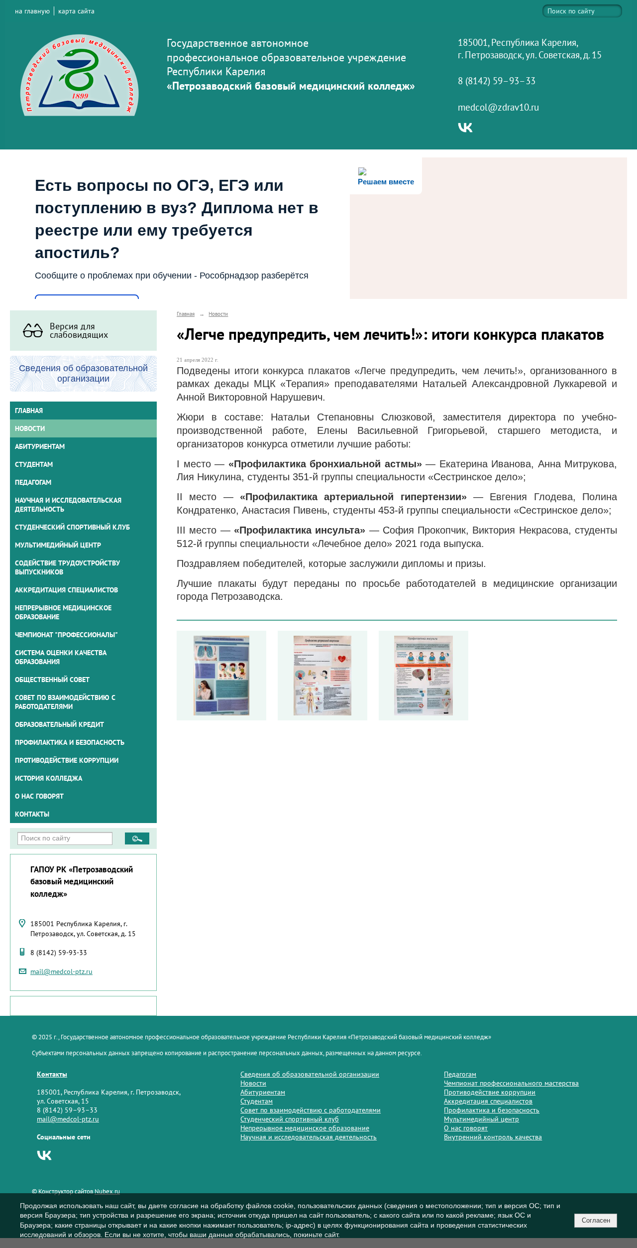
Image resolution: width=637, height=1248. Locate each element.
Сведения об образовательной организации (309, 1074)
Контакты (32, 814)
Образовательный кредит (59, 724)
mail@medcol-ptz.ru (61, 971)
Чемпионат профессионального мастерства (511, 1083)
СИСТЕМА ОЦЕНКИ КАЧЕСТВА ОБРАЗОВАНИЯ (60, 657)
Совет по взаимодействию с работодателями (65, 702)
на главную (32, 10)
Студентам (256, 1101)
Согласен (596, 1220)
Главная (29, 410)
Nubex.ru (107, 1191)
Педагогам (460, 1074)
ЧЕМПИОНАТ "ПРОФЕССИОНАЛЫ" (66, 634)
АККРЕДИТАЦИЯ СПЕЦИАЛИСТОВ (66, 589)
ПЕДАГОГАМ (33, 482)
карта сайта (76, 10)
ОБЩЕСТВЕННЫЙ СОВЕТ (52, 679)
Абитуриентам (262, 1092)
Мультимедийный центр (58, 545)
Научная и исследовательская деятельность (68, 505)
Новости (30, 428)
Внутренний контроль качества (493, 1136)
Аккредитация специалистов (488, 1101)
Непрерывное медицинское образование (63, 612)
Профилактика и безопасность (69, 742)
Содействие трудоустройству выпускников (67, 567)
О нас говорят (39, 796)
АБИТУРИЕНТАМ (40, 446)
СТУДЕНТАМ (34, 464)
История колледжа (48, 778)
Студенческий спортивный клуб (72, 527)
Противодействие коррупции (66, 760)
